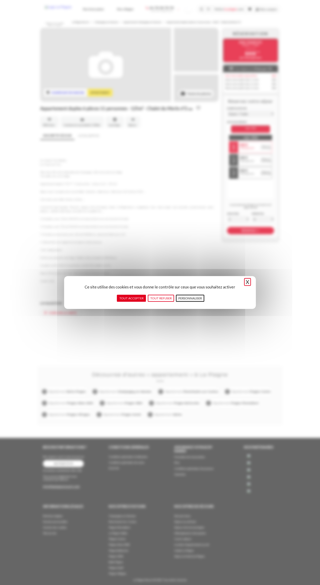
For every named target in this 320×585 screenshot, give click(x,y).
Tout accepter (131, 298)
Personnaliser (190, 298)
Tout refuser (161, 298)
